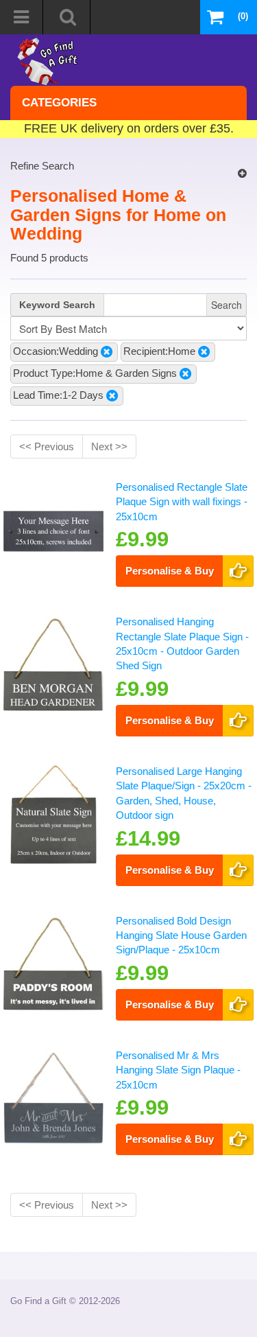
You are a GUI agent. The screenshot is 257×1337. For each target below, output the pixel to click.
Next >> (109, 446)
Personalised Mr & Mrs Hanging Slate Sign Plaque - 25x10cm (178, 1070)
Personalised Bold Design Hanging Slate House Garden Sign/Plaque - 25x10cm (181, 935)
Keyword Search (57, 305)
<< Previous (46, 446)
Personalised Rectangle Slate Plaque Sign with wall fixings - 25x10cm (181, 501)
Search (226, 304)
